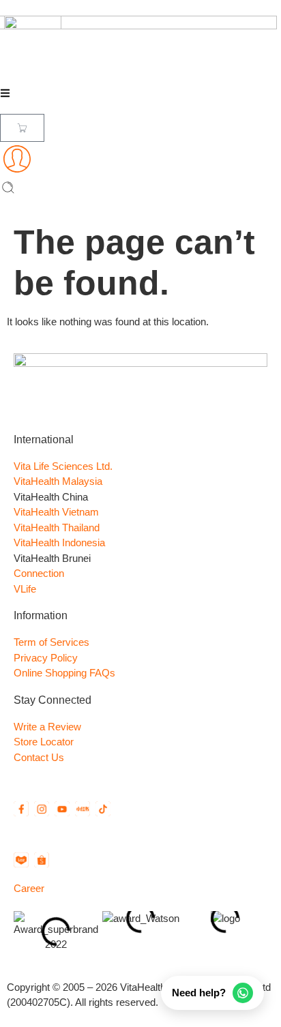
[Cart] (22, 128)
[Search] (8, 190)
